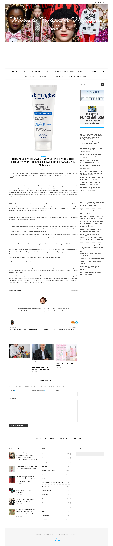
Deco (27, 76)
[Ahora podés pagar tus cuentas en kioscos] (74, 322)
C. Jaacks (74, 534)
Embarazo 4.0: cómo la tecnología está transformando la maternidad (91, 142)
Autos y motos (55, 76)
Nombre (12, 391)
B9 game (83, 272)
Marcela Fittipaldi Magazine (56, 20)
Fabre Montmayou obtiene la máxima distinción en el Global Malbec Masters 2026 (91, 149)
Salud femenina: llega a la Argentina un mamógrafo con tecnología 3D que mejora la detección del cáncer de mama (91, 246)
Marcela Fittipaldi (16, 290)
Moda (26, 71)
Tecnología (91, 71)
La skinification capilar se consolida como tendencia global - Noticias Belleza (90, 235)
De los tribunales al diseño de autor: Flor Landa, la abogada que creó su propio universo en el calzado (91, 224)
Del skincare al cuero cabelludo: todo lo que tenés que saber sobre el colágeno (92, 239)
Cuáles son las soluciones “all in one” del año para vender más (90, 267)
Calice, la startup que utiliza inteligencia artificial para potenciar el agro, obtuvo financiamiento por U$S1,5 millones (92, 204)
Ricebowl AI (84, 202)
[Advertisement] (56, 55)
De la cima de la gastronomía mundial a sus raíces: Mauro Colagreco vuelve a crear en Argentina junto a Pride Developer (91, 136)
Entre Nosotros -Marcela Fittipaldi (52, 482)
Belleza (81, 71)
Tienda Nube (85, 252)
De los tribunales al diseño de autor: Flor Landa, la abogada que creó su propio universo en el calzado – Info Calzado (91, 219)
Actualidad (36, 71)
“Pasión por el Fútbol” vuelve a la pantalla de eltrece (90, 183)
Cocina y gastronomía (52, 71)
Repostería (45, 507)
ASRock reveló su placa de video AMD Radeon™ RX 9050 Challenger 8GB (91, 155)
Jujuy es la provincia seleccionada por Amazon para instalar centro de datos (92, 211)
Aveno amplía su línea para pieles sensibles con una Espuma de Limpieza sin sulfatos (91, 188)
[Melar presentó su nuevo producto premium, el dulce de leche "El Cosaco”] (12, 322)
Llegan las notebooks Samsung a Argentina (91, 273)
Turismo (43, 76)
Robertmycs (84, 266)
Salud (34, 76)
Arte (17, 71)
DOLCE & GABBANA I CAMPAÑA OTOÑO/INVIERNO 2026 (89, 161)
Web (57, 391)
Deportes (85, 76)
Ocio (66, 76)
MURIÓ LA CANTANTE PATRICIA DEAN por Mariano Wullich (91, 230)
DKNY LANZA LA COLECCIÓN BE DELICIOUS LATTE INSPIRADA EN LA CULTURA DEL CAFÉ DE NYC (92, 173)
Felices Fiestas (46, 490)
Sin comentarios (73, 290)
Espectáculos (69, 71)
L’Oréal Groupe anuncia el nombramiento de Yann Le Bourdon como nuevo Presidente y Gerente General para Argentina (42, 365)
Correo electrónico (38, 391)
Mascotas (75, 76)
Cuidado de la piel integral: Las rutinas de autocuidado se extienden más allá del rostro (91, 167)
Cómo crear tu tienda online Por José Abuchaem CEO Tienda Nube (91, 253)
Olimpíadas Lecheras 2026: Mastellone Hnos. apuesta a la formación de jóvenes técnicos (92, 260)
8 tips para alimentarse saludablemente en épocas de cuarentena (19, 362)
